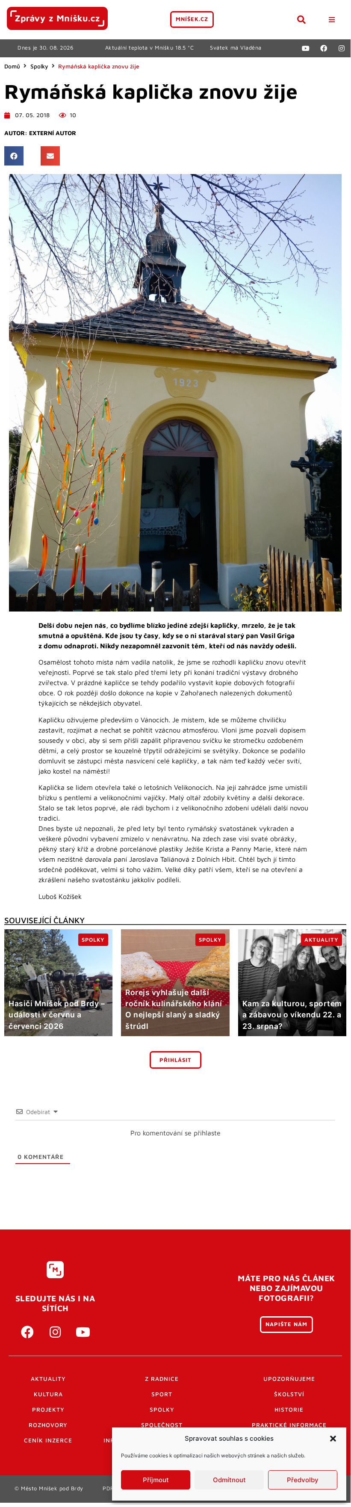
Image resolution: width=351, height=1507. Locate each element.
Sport (161, 1394)
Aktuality (48, 1378)
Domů (12, 66)
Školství (289, 1394)
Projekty (48, 1409)
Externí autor (52, 133)
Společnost (162, 1424)
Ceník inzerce (48, 1440)
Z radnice (162, 1378)
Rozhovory (48, 1424)
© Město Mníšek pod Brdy (49, 1488)
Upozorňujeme (289, 1378)
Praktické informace (289, 1424)
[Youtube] (306, 48)
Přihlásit (175, 1060)
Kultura (48, 1394)
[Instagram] (341, 48)
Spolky (39, 66)
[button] (333, 1438)
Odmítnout (229, 1480)
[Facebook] (323, 48)
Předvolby (303, 1480)
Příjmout (156, 1480)
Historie (289, 1409)
